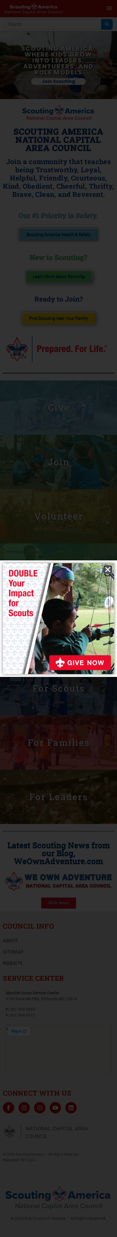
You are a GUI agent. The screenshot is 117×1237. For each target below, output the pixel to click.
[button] (107, 569)
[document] (58, 618)
